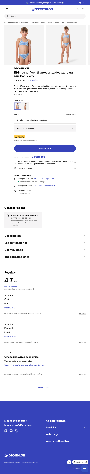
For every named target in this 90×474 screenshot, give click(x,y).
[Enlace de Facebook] (6, 431)
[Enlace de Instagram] (16, 431)
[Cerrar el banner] (84, 2)
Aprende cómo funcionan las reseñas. (18, 289)
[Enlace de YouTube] (11, 431)
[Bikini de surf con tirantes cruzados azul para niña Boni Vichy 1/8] (24, 45)
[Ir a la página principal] (42, 9)
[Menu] (7, 9)
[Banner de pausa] (80, 2)
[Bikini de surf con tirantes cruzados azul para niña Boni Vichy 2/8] (66, 45)
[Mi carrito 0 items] (83, 9)
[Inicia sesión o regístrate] (77, 9)
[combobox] (45, 128)
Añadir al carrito (45, 148)
